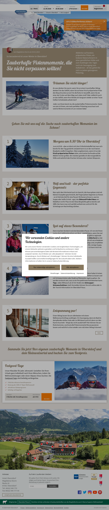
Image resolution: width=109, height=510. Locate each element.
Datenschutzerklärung (68, 273)
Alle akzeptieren (72, 267)
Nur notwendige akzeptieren (44, 267)
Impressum (80, 273)
